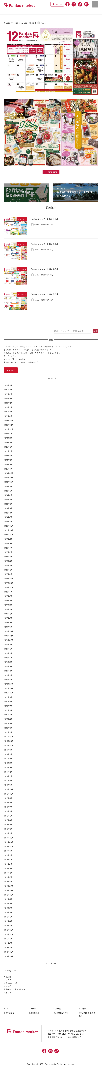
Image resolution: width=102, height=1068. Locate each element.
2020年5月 (8, 714)
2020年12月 (9, 684)
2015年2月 (8, 943)
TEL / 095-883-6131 (57, 1034)
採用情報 (82, 1008)
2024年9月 (8, 486)
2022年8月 (8, 596)
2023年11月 (9, 530)
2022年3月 (8, 618)
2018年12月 (9, 789)
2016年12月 (9, 886)
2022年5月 (8, 609)
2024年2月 (8, 517)
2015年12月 (9, 930)
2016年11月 (9, 890)
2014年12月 (9, 952)
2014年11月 (9, 956)
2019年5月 (8, 767)
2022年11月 (9, 583)
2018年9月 (8, 798)
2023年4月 (8, 561)
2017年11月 (9, 842)
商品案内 (7, 976)
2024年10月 (9, 482)
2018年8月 (8, 802)
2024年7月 (8, 495)
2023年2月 (8, 570)
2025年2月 (8, 464)
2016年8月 (8, 903)
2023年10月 (9, 534)
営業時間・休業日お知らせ (15, 989)
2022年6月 (8, 605)
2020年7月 (8, 706)
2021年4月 (8, 666)
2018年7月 (8, 807)
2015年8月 (8, 938)
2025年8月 (8, 438)
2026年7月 (8, 389)
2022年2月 (8, 622)
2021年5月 (8, 662)
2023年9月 (8, 539)
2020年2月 (8, 728)
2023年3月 (8, 565)
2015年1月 (8, 947)
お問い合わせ (9, 1013)
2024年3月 (8, 512)
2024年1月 (8, 521)
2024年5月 (8, 504)
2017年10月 (9, 846)
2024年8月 (8, 491)
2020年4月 (8, 719)
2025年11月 (9, 425)
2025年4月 (8, 455)
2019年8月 (8, 754)
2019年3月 (8, 776)
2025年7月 (8, 442)
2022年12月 (9, 578)
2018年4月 (8, 820)
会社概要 (32, 1008)
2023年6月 (8, 552)
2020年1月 (8, 732)
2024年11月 (9, 477)
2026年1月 (8, 416)
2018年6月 (8, 811)
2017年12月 (9, 837)
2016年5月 (8, 916)
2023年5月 (8, 556)
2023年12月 (9, 526)
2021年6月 (8, 657)
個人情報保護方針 (60, 1013)
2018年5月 (8, 816)
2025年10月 (9, 429)
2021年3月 (8, 670)
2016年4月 (8, 921)
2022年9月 (8, 591)
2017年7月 (8, 855)
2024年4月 (8, 508)
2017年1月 (8, 881)
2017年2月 (8, 877)
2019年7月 (8, 758)
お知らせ (7, 992)
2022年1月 (8, 627)
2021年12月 (9, 631)
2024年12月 (9, 473)
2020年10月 (9, 692)
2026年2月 (8, 411)
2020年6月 (8, 710)
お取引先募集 (34, 1013)
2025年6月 (8, 447)
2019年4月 (8, 772)
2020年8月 (8, 701)
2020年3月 (8, 723)
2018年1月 (8, 833)
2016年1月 (8, 925)
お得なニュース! (10, 983)
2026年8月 (8, 385)
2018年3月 (8, 824)
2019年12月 (9, 736)
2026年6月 (8, 394)
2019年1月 (8, 785)
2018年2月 (8, 829)
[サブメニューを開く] (50, 1008)
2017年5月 (8, 864)
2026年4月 (8, 403)
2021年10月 (9, 640)
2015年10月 (9, 934)
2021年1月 (8, 679)
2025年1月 (8, 469)
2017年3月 (8, 873)
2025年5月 (8, 451)
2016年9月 (8, 899)
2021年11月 (9, 635)
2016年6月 (8, 912)
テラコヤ (7, 980)
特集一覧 (57, 1008)
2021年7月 (8, 653)
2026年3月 (8, 407)
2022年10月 (9, 587)
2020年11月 (9, 688)
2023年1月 (8, 574)
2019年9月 (8, 750)
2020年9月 (8, 697)
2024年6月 (8, 499)
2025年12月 (9, 420)
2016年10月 (9, 895)
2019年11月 (9, 741)
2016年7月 (8, 908)
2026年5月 (8, 398)
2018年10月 (9, 794)
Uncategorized (10, 970)
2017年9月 (8, 851)
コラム (6, 973)
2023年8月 (8, 543)
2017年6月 (8, 859)
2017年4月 (8, 868)
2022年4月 (8, 613)
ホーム (6, 1008)
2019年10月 (9, 745)
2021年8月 (8, 649)
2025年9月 (8, 433)
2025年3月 (8, 460)
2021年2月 (8, 675)
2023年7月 (8, 548)
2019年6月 (8, 763)
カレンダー (8, 986)
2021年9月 (8, 644)
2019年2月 (8, 780)
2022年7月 (8, 600)
